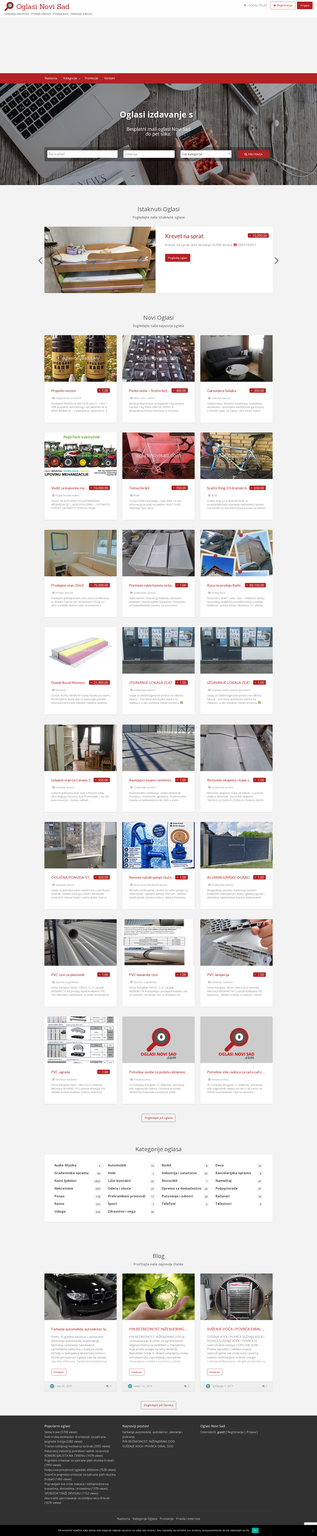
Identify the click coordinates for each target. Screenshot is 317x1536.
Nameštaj (60, 690)
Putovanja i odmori (184, 1196)
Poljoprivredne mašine (67, 495)
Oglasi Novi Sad (43, 6)
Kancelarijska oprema (238, 1173)
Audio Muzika (77, 1165)
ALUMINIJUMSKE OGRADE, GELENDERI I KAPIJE (247, 877)
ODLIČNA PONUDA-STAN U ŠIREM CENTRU (87, 877)
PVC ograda (60, 1072)
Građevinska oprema (144, 592)
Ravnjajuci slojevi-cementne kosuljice (158, 780)
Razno (77, 1203)
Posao (77, 1196)
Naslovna (51, 78)
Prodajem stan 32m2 (67, 585)
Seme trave (52, 1432)
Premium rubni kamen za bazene (154, 585)
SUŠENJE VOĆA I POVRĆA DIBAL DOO (239, 1329)
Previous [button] (40, 260)
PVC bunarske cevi (143, 975)
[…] (105, 410)
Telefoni (184, 1203)
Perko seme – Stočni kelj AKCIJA (154, 391)
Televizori (238, 1203)
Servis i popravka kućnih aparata (150, 884)
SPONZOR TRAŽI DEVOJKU (62, 1493)
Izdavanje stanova (221, 398)
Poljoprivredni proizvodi (68, 398)
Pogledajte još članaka (158, 1405)
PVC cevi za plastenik (68, 975)
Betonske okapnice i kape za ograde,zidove (240, 780)
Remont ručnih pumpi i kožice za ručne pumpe (164, 877)
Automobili (131, 1165)
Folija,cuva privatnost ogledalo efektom (71, 1470)
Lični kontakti (131, 1180)
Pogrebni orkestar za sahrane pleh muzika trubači (79, 1460)
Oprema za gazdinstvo (67, 982)
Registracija (284, 5)
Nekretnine (77, 1188)
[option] (158, 260)
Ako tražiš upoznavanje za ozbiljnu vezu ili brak (77, 1498)
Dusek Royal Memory (68, 682)
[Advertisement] (158, 45)
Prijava (304, 5)
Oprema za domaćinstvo (184, 1188)
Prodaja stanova (64, 592)
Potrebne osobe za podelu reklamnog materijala (166, 1072)
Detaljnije (59, 1372)
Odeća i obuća (131, 1188)
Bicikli (136, 495)
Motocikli (184, 1180)
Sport (131, 1203)
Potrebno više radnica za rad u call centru (238, 1072)
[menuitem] (255, 5)
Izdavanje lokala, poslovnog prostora (231, 690)
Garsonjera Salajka (221, 391)
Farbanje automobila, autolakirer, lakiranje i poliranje (91, 1329)
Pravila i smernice (188, 1519)
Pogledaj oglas (177, 258)
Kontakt (109, 78)
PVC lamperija (218, 975)
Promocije (91, 78)
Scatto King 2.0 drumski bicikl (230, 488)
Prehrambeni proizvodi (131, 1196)
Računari (238, 1196)
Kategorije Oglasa (145, 1519)
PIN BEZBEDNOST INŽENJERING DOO (161, 1329)
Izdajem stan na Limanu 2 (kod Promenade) (84, 780)
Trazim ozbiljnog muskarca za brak (68, 1446)
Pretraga (255, 154)
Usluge (77, 1211)
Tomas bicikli (139, 488)
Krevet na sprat (184, 236)
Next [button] (276, 260)
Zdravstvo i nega (131, 1211)
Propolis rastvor (63, 391)
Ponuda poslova (142, 1079)
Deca (238, 1165)
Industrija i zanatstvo (222, 982)
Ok (255, 1530)
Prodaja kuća (218, 592)
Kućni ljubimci (77, 1180)
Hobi (131, 1173)
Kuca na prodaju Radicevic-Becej (232, 585)
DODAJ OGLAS (257, 5)
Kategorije (70, 78)
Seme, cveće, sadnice (144, 398)
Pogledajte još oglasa (158, 1118)
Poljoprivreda (238, 1188)
